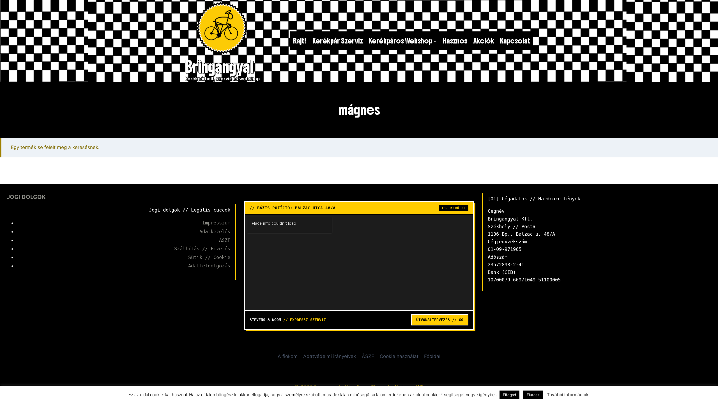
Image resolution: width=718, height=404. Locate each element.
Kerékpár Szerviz (337, 40)
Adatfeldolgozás (209, 265)
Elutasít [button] (533, 394)
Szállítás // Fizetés (202, 248)
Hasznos (455, 40)
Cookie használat (399, 356)
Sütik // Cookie (209, 257)
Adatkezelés (214, 231)
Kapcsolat (515, 40)
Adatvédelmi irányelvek (329, 356)
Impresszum (216, 223)
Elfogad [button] (509, 394)
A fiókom (288, 356)
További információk (567, 394)
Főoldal (432, 356)
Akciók (483, 40)
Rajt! (299, 40)
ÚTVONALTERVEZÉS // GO (439, 320)
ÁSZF (224, 240)
